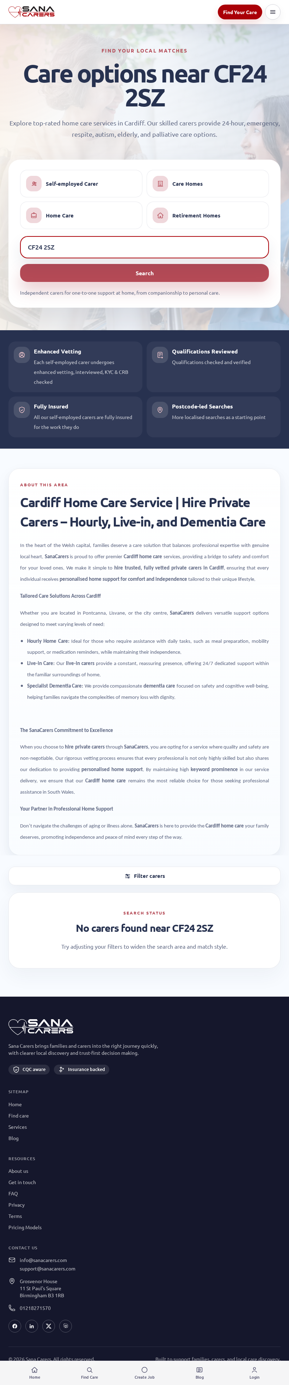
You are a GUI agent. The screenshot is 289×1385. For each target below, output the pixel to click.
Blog (13, 1138)
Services (17, 1127)
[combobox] (144, 247)
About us (18, 1171)
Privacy (16, 1204)
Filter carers (149, 875)
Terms (15, 1216)
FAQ (13, 1193)
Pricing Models (25, 1227)
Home (15, 1104)
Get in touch (22, 1182)
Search (145, 273)
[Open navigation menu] (273, 12)
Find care (18, 1115)
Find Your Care (240, 12)
